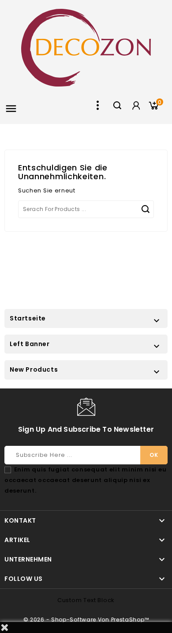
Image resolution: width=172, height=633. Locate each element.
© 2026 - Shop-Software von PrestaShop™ (86, 619)
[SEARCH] (145, 209)
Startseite (28, 318)
